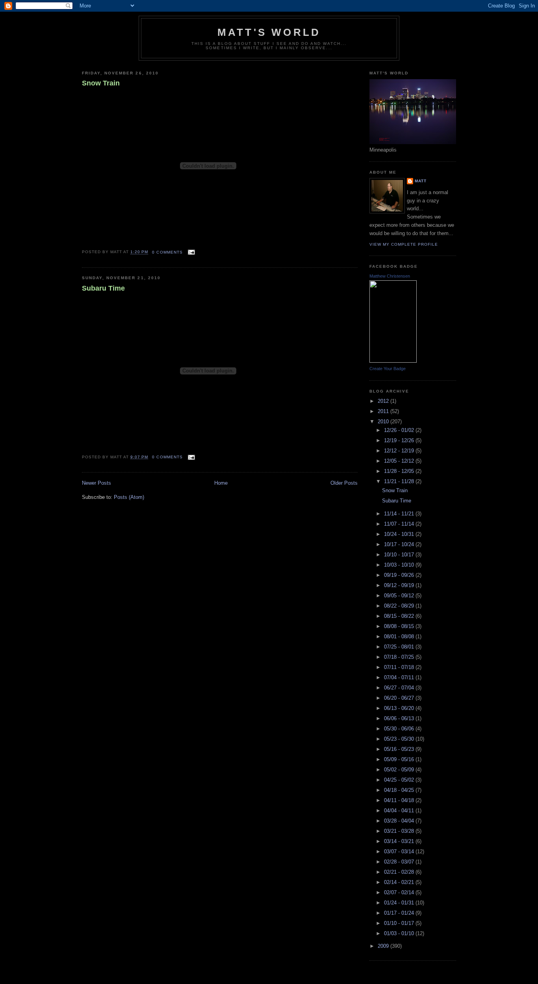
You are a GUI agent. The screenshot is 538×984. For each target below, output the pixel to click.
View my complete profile (403, 244)
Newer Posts (96, 483)
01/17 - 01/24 (400, 913)
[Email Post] (190, 252)
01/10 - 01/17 (400, 923)
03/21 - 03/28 (400, 831)
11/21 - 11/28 (400, 481)
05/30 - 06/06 (400, 729)
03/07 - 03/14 (400, 851)
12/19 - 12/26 (400, 440)
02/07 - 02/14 (400, 892)
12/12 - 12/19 (400, 451)
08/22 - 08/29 (400, 606)
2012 (384, 401)
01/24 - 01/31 (400, 903)
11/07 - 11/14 (400, 524)
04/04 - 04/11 (400, 811)
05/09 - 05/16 (400, 759)
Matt (421, 181)
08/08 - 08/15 (400, 626)
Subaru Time (103, 288)
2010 (384, 421)
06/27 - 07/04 (400, 688)
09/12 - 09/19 (400, 585)
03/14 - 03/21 (400, 841)
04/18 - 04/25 (400, 790)
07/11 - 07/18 (400, 667)
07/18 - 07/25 (400, 657)
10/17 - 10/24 (400, 544)
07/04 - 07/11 (400, 677)
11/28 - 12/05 (400, 471)
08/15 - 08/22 (400, 616)
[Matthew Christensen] (393, 361)
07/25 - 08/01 (400, 647)
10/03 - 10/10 (400, 565)
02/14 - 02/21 (400, 882)
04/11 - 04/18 (400, 800)
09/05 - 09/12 (400, 596)
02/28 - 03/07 (400, 862)
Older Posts (344, 483)
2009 (384, 946)
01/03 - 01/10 (400, 933)
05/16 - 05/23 (400, 749)
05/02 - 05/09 (400, 770)
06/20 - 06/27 (400, 698)
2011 (384, 411)
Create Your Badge (387, 368)
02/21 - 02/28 (400, 872)
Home (221, 483)
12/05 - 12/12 (400, 461)
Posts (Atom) (129, 497)
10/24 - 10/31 (400, 534)
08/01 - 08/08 (400, 636)
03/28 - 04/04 (400, 821)
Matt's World (269, 32)
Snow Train (101, 83)
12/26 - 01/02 (400, 430)
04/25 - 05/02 (400, 780)
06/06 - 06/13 (400, 718)
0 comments (167, 252)
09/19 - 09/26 (400, 575)
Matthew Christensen (389, 276)
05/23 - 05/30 (400, 739)
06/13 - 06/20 (400, 708)
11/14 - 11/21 (400, 514)
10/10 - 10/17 (400, 555)
